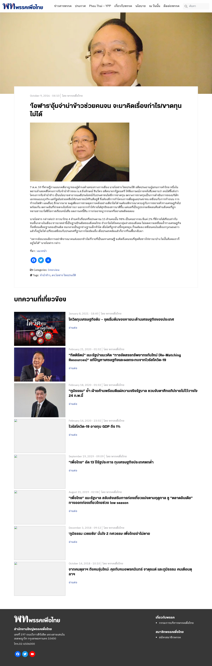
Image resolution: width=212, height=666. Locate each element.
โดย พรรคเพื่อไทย (72, 96)
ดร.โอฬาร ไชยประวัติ (64, 275)
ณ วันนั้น (154, 6)
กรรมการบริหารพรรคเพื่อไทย (176, 623)
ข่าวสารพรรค (63, 6)
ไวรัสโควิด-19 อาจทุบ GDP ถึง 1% (94, 426)
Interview (53, 270)
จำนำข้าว (45, 275)
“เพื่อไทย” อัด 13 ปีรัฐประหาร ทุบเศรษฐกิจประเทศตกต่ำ (111, 462)
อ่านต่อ (73, 328)
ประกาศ (80, 6)
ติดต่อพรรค (171, 6)
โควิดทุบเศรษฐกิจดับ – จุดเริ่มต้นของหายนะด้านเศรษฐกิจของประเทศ (121, 319)
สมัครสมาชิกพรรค (170, 637)
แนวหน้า (42, 251)
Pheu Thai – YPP (100, 6)
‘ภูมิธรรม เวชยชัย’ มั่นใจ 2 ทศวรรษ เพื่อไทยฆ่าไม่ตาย (109, 533)
